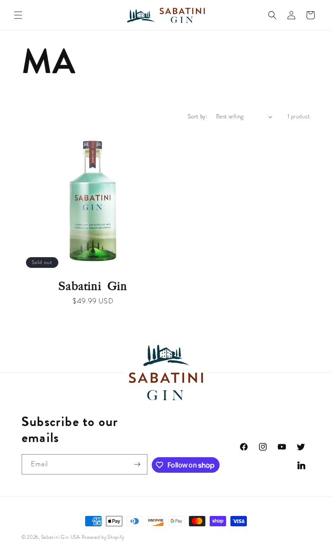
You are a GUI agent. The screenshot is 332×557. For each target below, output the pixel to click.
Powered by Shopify (103, 537)
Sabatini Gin (92, 286)
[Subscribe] (137, 464)
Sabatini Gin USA (61, 537)
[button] (18, 15)
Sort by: (198, 116)
